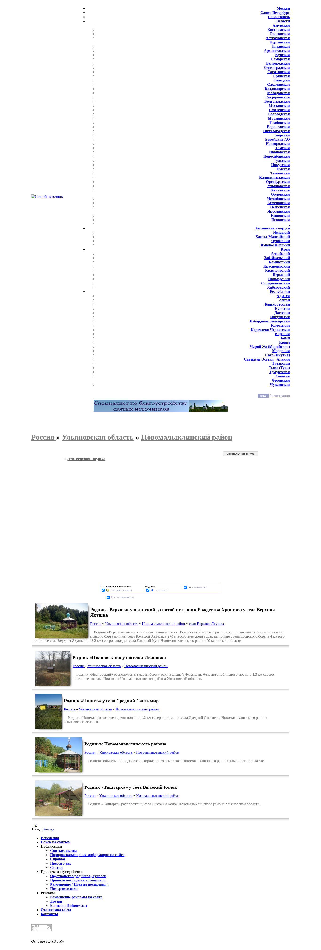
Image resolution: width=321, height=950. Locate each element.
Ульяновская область (121, 624)
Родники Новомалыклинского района (125, 743)
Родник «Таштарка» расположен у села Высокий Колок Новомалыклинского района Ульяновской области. (172, 804)
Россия (96, 624)
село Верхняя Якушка (206, 624)
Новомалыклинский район (163, 624)
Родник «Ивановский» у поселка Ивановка (119, 657)
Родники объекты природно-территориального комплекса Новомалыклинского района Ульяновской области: (174, 761)
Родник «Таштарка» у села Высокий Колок (130, 787)
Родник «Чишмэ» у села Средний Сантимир (111, 700)
